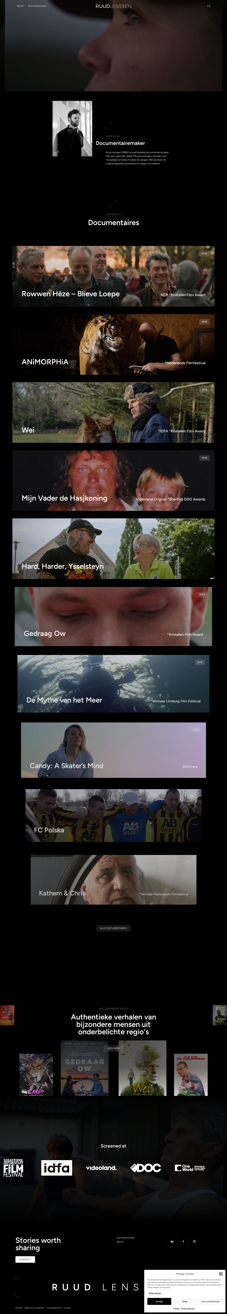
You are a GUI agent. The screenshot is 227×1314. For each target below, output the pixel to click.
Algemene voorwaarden (34, 1312)
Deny (184, 1301)
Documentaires (37, 6)
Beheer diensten (155, 1293)
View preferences (210, 1301)
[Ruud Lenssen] (113, 6)
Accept (159, 1301)
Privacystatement (188, 1309)
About (20, 6)
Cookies (176, 1309)
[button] (220, 1273)
